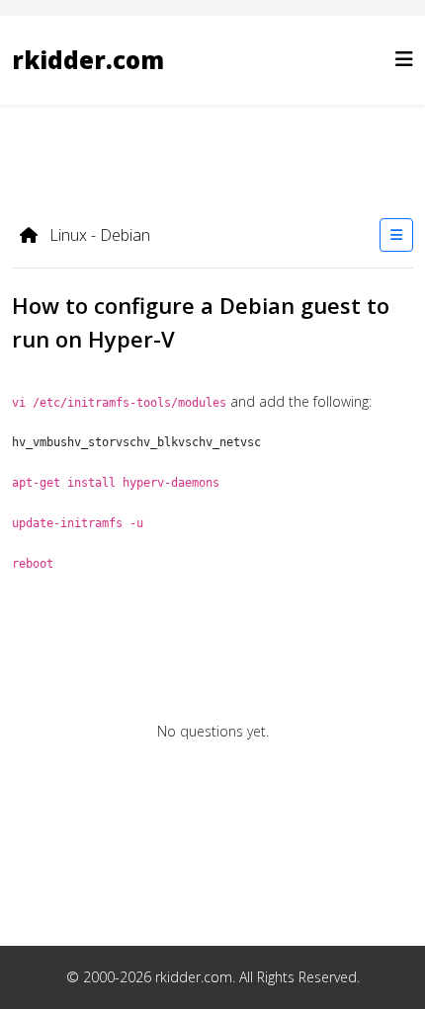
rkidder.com (88, 59)
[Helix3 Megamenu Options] (404, 59)
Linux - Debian (97, 235)
